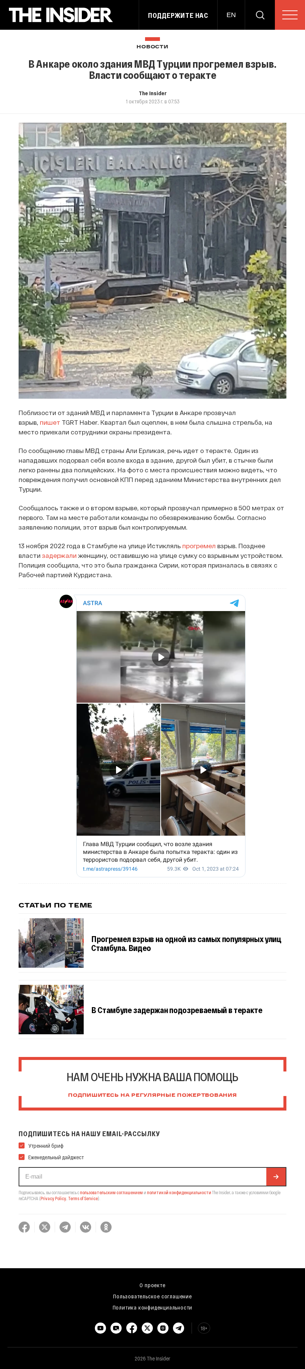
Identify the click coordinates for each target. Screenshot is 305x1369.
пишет (50, 422)
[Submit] (276, 1177)
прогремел (199, 545)
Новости (152, 47)
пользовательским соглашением (111, 1192)
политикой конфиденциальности (179, 1192)
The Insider (153, 93)
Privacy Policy (53, 1198)
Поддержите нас (178, 15)
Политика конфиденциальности (153, 1307)
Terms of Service (83, 1198)
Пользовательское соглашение (152, 1296)
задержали (59, 555)
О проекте (152, 1285)
